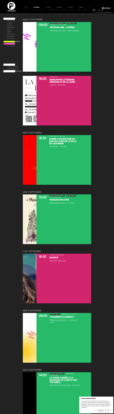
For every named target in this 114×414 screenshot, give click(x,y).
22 (71, 10)
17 (60, 10)
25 (78, 10)
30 (90, 10)
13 (51, 10)
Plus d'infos (100, 410)
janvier (81, 7)
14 (53, 10)
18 (62, 10)
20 (67, 10)
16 (58, 10)
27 (83, 10)
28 (85, 10)
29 (87, 10)
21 (69, 10)
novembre (59, 7)
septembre (37, 7)
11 (46, 10)
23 (74, 10)
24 (76, 10)
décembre (70, 7)
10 (44, 10)
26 (80, 10)
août (26, 7)
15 (55, 10)
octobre (48, 7)
